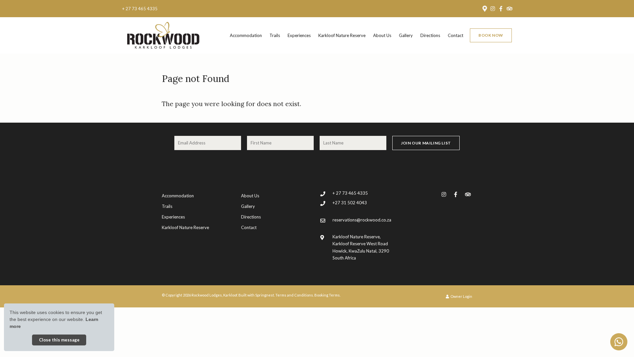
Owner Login (461, 296)
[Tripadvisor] (509, 8)
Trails (274, 35)
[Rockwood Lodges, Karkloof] (163, 34)
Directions (430, 35)
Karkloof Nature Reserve (342, 35)
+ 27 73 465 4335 (140, 9)
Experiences (299, 35)
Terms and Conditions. (294, 295)
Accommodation (246, 35)
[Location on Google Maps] (484, 8)
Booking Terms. (327, 295)
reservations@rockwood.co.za (362, 219)
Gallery (406, 35)
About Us (382, 35)
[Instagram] (492, 8)
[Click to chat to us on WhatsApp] (618, 341)
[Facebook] (501, 8)
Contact (455, 35)
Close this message (59, 339)
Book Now (490, 35)
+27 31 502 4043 (350, 202)
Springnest (264, 295)
